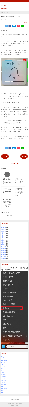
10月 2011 (4, 256)
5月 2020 (3, 231)
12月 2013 (4, 247)
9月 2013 (3, 248)
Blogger (3, 357)
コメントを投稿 (7, 215)
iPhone (25, 22)
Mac (2, 368)
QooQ (17, 405)
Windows (3, 376)
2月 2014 (3, 243)
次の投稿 (5, 156)
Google (3, 362)
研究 (2, 386)
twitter (3, 374)
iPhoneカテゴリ (14, 163)
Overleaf (3, 370)
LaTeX (3, 366)
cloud (2, 359)
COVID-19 (4, 360)
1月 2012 (3, 254)
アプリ (3, 378)
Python (3, 372)
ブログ (3, 382)
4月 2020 (3, 233)
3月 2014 (3, 241)
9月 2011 (3, 258)
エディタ (3, 380)
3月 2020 (3, 235)
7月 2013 (3, 252)
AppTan (3, 5)
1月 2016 (3, 237)
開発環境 (3, 384)
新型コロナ (4, 388)
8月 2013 (3, 251)
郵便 (2, 392)
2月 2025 (3, 229)
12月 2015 (4, 239)
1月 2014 (3, 245)
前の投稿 (24, 156)
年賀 (2, 390)
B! (14, 25)
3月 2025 (3, 227)
